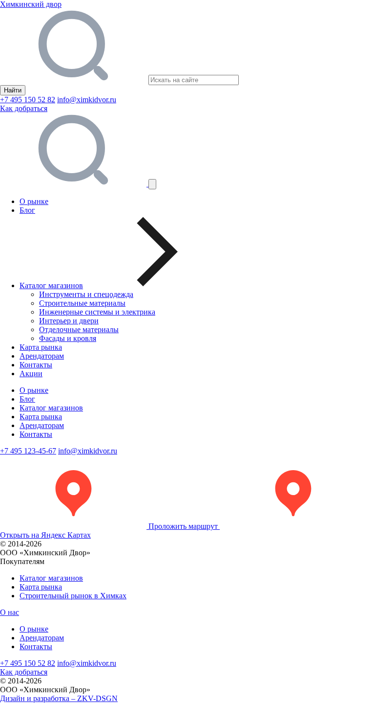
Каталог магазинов (51, 408)
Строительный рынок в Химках (73, 595)
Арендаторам (42, 356)
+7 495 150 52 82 (27, 99)
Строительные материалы (82, 303)
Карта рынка (41, 347)
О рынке (34, 201)
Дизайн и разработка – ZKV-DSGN (59, 698)
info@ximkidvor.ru (86, 99)
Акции (31, 373)
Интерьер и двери (69, 321)
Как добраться (23, 108)
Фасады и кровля (67, 338)
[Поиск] (74, 184)
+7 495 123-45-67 (28, 451)
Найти (12, 90)
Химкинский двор (31, 4)
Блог (27, 210)
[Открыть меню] (152, 184)
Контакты (36, 365)
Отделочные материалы (79, 329)
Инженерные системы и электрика (97, 312)
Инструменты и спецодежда (86, 294)
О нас (9, 612)
